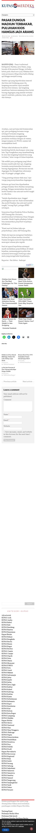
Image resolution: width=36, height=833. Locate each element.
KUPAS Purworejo (8, 754)
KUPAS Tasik (6, 785)
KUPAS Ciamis (7, 651)
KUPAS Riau (6, 759)
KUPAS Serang (7, 763)
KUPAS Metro (7, 723)
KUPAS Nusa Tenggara (10, 730)
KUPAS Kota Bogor (9, 713)
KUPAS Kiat (6, 708)
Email (6, 420)
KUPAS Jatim (24, 36)
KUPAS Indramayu (9, 675)
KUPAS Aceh (6, 618)
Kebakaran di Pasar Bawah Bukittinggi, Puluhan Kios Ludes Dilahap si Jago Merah (9, 358)
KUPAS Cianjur (7, 654)
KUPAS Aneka (7, 620)
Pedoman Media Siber (10, 814)
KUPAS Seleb (7, 761)
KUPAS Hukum (7, 673)
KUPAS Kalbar (7, 687)
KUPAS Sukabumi (8, 768)
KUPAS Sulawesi (8, 771)
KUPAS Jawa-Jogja (8, 685)
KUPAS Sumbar (7, 775)
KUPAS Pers (6, 744)
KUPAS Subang (7, 766)
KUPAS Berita (7, 642)
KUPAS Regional (8, 756)
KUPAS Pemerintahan (10, 737)
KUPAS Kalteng (7, 692)
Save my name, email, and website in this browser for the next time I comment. (18, 434)
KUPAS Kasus (7, 696)
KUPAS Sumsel (7, 778)
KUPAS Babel (7, 622)
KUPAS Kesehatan (8, 706)
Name (6, 414)
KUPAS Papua (7, 735)
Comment (7, 400)
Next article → (28, 381)
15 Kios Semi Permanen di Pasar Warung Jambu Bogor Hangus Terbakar (9, 369)
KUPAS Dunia (7, 661)
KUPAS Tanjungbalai (9, 783)
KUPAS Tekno (7, 787)
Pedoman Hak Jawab (9, 816)
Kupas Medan (7, 720)
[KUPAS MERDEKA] (18, 7)
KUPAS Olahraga (8, 732)
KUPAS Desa (6, 658)
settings (21, 826)
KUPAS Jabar (6, 677)
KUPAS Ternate (7, 790)
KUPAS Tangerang (8, 780)
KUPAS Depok (7, 656)
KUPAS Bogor (7, 646)
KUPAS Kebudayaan (9, 699)
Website (7, 426)
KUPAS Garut (7, 670)
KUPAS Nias (6, 728)
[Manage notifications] (31, 828)
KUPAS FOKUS (7, 665)
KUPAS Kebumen (8, 701)
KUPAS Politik (7, 747)
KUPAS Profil (7, 749)
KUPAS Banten (7, 630)
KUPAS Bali (6, 625)
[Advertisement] (18, 59)
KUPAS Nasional (8, 725)
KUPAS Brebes (7, 649)
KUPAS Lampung (8, 716)
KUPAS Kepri (7, 704)
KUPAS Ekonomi (8, 663)
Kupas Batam (7, 634)
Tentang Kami (7, 811)
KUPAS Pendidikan (9, 740)
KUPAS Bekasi (7, 637)
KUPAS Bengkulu (8, 639)
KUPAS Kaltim (7, 694)
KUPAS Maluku (7, 718)
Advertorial (6, 615)
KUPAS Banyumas (8, 632)
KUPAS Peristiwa (8, 742)
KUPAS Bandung (8, 627)
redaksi (15, 36)
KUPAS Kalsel (7, 689)
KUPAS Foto (6, 668)
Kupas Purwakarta (9, 752)
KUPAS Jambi (7, 680)
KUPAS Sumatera (8, 773)
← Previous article (9, 381)
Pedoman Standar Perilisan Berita (15, 818)
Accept (5, 830)
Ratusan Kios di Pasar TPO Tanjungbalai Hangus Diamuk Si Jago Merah (25, 357)
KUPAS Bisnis (7, 644)
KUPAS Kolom (7, 711)
